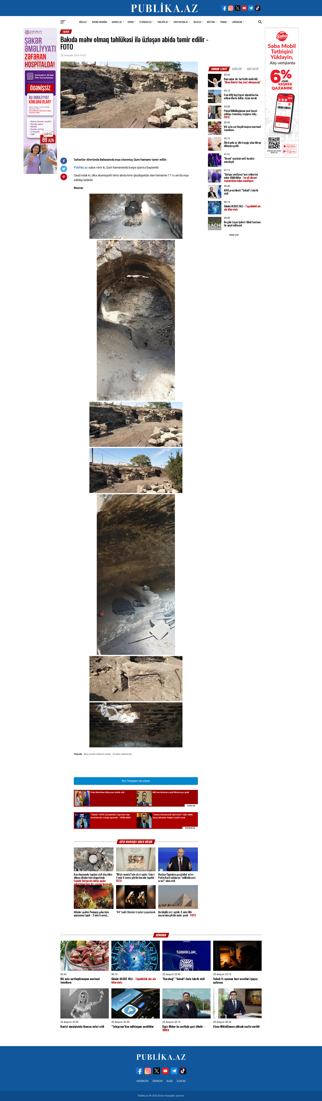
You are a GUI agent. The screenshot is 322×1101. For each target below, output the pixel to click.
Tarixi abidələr (123, 754)
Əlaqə (169, 1081)
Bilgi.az (197, 22)
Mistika (211, 22)
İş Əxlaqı (181, 1081)
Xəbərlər (157, 1081)
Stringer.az (145, 22)
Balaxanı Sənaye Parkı (98, 754)
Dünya (131, 22)
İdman (223, 22)
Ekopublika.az (181, 22)
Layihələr (237, 22)
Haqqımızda (142, 1081)
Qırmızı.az (117, 22)
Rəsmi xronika (99, 22)
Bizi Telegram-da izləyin (136, 781)
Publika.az (81, 167)
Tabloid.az (162, 22)
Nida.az (83, 22)
